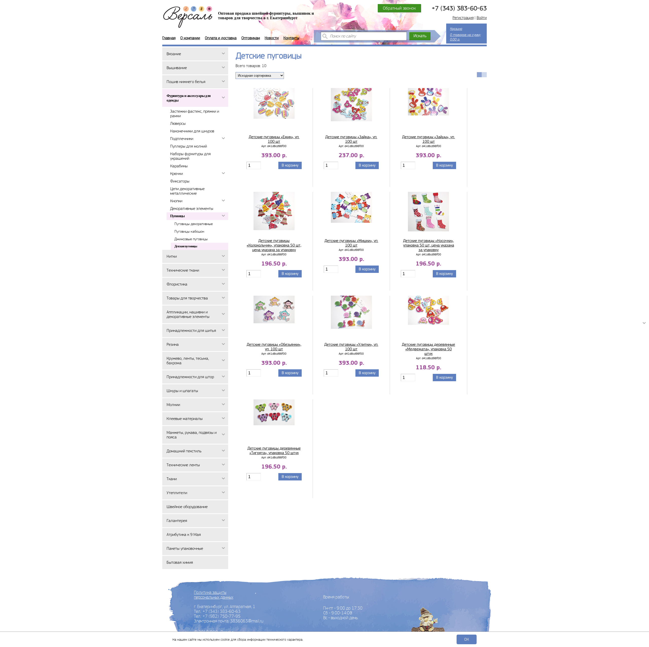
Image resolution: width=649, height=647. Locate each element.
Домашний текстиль (184, 451)
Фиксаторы (179, 181)
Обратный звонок (399, 8)
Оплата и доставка (221, 38)
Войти (482, 17)
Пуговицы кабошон (189, 231)
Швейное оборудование (187, 506)
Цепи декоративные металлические (187, 191)
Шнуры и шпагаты (182, 390)
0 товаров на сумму (465, 34)
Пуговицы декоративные (193, 223)
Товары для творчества (187, 298)
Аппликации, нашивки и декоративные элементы (188, 314)
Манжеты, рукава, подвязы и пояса (192, 434)
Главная (168, 38)
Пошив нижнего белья (186, 81)
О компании (190, 38)
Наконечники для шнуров (192, 131)
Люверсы (178, 123)
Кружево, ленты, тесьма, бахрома (188, 360)
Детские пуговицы (185, 246)
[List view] (484, 74)
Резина (173, 344)
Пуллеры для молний (188, 146)
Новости (272, 38)
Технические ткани (183, 270)
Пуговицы (177, 216)
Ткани (172, 478)
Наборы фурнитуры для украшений (190, 156)
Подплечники (181, 138)
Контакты (291, 38)
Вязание (174, 53)
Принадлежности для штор (190, 376)
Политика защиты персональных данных (213, 595)
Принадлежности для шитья (191, 330)
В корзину (290, 165)
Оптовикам (250, 38)
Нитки (172, 256)
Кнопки (176, 200)
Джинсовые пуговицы (191, 239)
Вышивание (177, 67)
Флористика (177, 284)
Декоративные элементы (191, 208)
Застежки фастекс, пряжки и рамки (194, 113)
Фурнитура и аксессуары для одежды (188, 98)
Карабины (179, 166)
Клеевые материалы (185, 418)
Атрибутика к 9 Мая (184, 534)
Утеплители (177, 492)
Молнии (173, 404)
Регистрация (463, 17)
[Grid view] (479, 74)
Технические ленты (183, 464)
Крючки (176, 173)
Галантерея (177, 520)
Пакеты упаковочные (185, 548)
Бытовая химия (180, 562)
